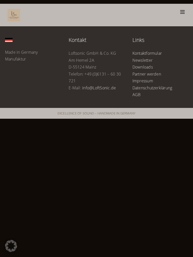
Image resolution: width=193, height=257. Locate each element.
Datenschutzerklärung (152, 88)
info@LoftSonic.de (99, 88)
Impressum (142, 81)
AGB (136, 94)
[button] (11, 246)
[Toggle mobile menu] (182, 12)
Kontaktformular (147, 53)
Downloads (142, 67)
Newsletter (142, 60)
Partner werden (146, 74)
